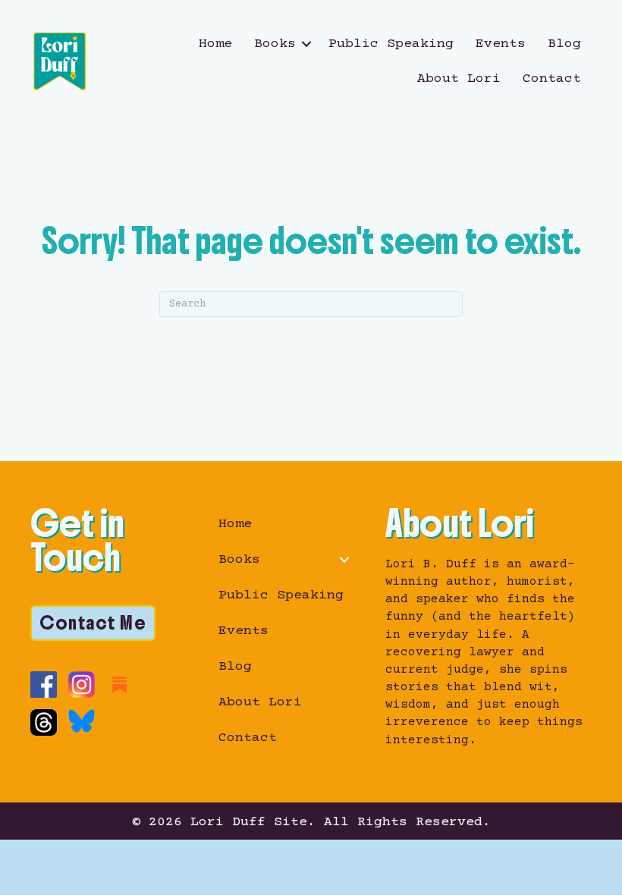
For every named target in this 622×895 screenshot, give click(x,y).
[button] (306, 44)
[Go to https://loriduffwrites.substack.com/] (119, 684)
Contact (552, 78)
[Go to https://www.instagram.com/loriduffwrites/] (81, 684)
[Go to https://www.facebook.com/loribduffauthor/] (43, 684)
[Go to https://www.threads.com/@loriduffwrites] (43, 722)
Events (501, 44)
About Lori (459, 78)
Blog (564, 44)
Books (275, 44)
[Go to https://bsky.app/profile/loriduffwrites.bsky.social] (81, 721)
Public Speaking (391, 44)
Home (215, 44)
